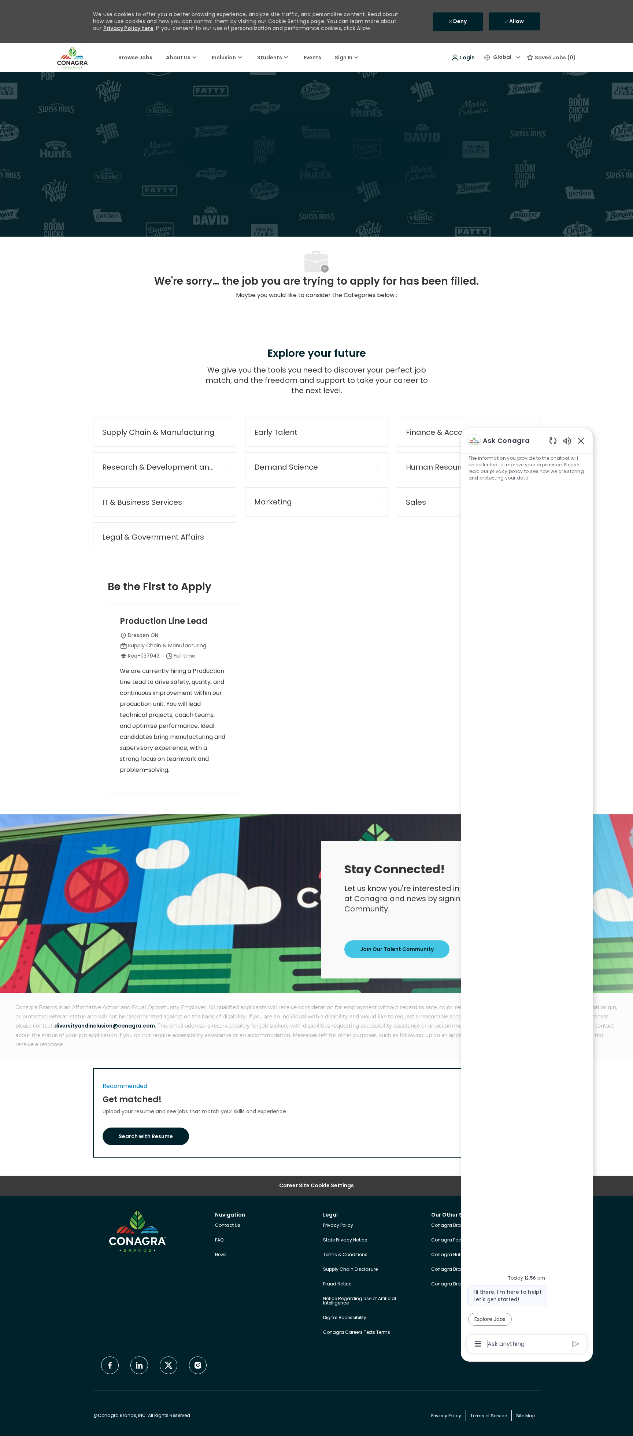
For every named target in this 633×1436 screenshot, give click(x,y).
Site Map (525, 1415)
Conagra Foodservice (455, 1240)
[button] (463, 57)
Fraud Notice (337, 1284)
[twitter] (168, 1365)
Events (312, 57)
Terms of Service (488, 1415)
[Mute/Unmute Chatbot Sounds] (567, 440)
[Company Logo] (72, 57)
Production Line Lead (164, 621)
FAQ (219, 1240)
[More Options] (477, 1343)
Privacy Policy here (128, 28)
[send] (575, 1343)
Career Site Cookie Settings (316, 1185)
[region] (527, 892)
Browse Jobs (135, 57)
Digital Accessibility (344, 1317)
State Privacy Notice (345, 1240)
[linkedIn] (139, 1365)
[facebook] (110, 1365)
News (221, 1254)
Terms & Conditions (345, 1254)
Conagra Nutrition (451, 1254)
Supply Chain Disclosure (350, 1269)
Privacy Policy (338, 1225)
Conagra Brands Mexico (458, 1284)
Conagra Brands (450, 1225)
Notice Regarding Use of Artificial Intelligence (359, 1300)
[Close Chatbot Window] (581, 441)
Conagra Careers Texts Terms (356, 1332)
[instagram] (198, 1365)
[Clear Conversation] (553, 440)
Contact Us (227, 1225)
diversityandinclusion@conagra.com (104, 1025)
